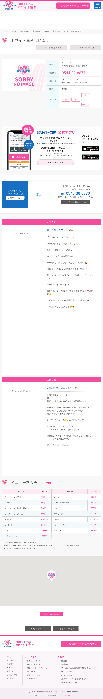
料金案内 (10, 667)
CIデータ (37, 695)
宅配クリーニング (33, 675)
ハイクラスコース (33, 664)
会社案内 (63, 661)
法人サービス (32, 678)
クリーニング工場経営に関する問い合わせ (75, 668)
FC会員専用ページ (52, 695)
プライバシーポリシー (68, 682)
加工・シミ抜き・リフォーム (37, 668)
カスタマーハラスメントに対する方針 (74, 679)
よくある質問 (12, 674)
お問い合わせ (12, 678)
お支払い (67, 695)
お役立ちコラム (12, 671)
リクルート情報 (66, 675)
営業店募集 (64, 664)
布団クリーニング (33, 671)
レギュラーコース (33, 661)
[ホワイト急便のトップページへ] (9, 5)
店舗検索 (10, 664)
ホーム (9, 657)
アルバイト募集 (66, 671)
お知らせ (10, 660)
